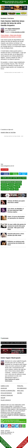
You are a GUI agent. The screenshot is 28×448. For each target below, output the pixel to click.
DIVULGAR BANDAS (6, 393)
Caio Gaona (10, 18)
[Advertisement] (13, 149)
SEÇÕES (19, 393)
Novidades (4, 18)
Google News (5, 189)
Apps (16, 189)
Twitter (11, 186)
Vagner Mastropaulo (14, 28)
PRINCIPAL (20, 386)
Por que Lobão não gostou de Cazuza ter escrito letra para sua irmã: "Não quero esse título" (17, 227)
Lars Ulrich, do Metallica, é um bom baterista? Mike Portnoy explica (16, 210)
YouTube (17, 186)
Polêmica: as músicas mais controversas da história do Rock (16, 243)
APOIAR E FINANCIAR (7, 395)
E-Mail (12, 189)
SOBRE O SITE (5, 386)
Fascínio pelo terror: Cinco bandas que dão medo (16, 234)
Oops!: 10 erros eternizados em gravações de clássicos (16, 217)
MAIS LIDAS (20, 390)
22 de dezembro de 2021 (18, 32)
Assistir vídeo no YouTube (8, 132)
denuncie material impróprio (16, 414)
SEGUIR (3, 397)
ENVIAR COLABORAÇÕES (8, 390)
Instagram (4, 186)
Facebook (18, 184)
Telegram (11, 184)
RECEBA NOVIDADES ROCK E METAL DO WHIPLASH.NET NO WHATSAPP (14, 2)
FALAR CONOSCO (6, 400)
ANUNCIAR (4, 388)
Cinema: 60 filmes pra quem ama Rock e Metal (16, 201)
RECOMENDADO (21, 388)
